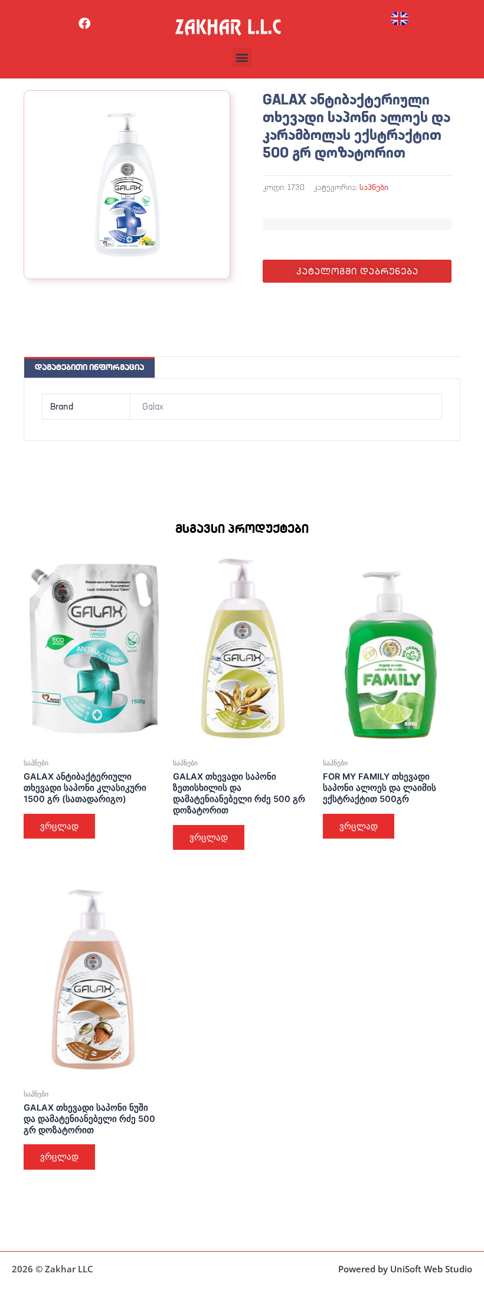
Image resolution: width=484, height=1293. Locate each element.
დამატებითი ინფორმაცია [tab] (89, 367)
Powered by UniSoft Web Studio (405, 1269)
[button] (242, 57)
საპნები (373, 187)
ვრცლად (59, 826)
